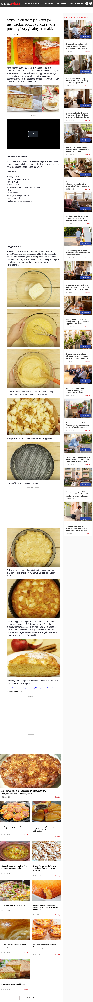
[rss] (86, 3)
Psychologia (76, 3)
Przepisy (61, 3)
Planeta (10, 3)
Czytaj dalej (30, 998)
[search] (90, 3)
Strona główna (30, 3)
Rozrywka (48, 3)
